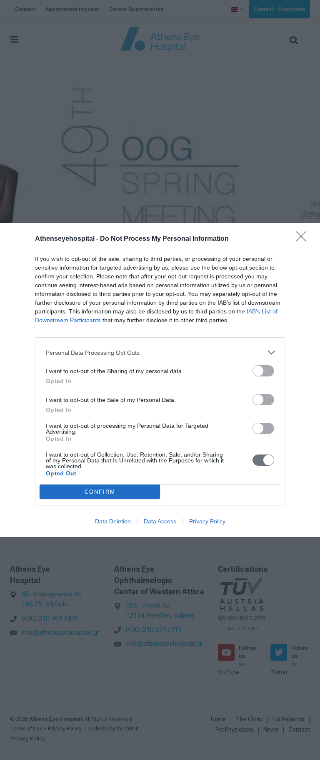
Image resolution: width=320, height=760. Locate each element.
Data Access (160, 521)
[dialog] (160, 380)
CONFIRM (100, 492)
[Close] (304, 239)
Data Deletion (113, 521)
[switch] (263, 370)
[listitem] (160, 352)
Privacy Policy (207, 521)
